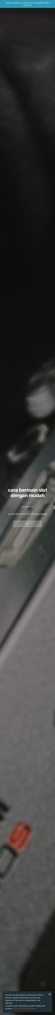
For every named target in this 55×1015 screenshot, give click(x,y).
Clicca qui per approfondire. (24, 1008)
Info (28, 524)
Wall (54, 507)
